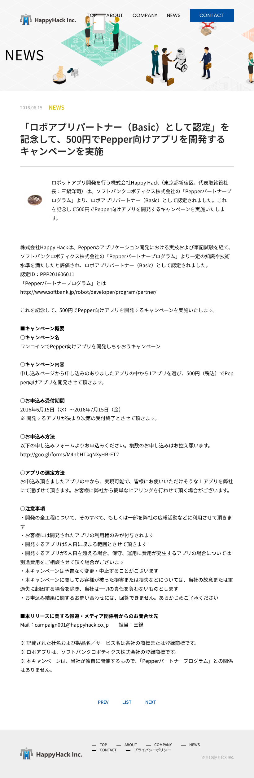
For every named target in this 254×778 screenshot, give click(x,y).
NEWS (174, 15)
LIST (127, 702)
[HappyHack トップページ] (48, 19)
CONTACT (211, 15)
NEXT (150, 702)
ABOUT (114, 15)
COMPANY (145, 15)
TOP (92, 15)
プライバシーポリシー (152, 749)
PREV (103, 702)
